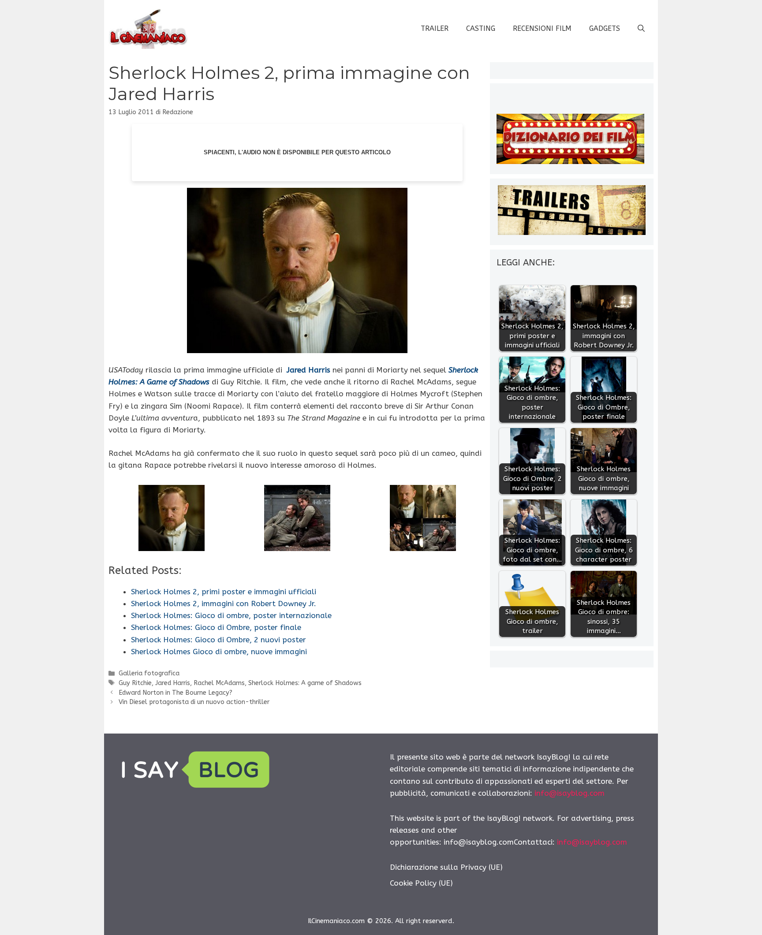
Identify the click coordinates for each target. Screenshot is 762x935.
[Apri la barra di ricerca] (641, 29)
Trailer (434, 28)
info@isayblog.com (569, 793)
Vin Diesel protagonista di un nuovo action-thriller (194, 702)
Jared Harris (308, 369)
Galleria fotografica (149, 673)
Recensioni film (542, 28)
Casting (480, 28)
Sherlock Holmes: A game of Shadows (305, 683)
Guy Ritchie (135, 683)
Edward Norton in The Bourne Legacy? (175, 693)
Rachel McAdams (219, 683)
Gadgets (604, 28)
